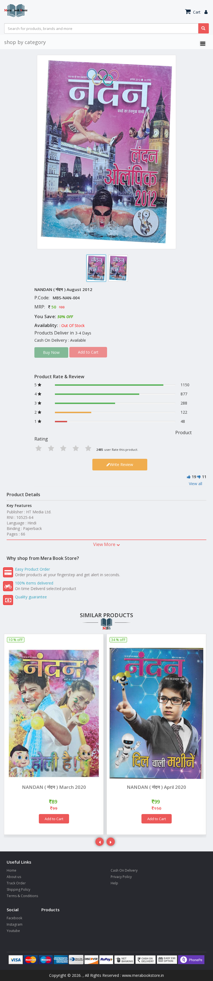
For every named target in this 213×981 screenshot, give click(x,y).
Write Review (121, 464)
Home (11, 870)
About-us (14, 876)
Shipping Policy (18, 889)
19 (194, 476)
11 (204, 476)
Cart (196, 12)
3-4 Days (83, 333)
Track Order (16, 883)
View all (195, 483)
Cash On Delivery (124, 870)
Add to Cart (54, 818)
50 (53, 307)
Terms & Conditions (22, 896)
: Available (77, 340)
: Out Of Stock (72, 325)
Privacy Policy (121, 876)
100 (62, 307)
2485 (99, 449)
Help (114, 883)
